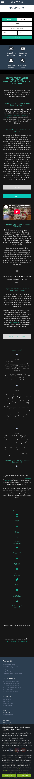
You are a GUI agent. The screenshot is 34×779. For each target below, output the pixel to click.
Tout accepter (9, 775)
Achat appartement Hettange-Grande (12, 673)
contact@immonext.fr (8, 714)
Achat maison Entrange (9, 664)
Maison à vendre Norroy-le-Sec (11, 681)
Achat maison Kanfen (8, 668)
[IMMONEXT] (17, 8)
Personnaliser (24, 775)
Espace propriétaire (8, 703)
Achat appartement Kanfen (10, 670)
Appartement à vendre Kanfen (10, 691)
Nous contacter (17, 336)
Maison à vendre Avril (8, 689)
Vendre (17, 196)
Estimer (17, 187)
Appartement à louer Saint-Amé (11, 683)
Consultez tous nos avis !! (17, 641)
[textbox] (17, 28)
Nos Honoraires (7, 699)
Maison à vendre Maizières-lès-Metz (12, 687)
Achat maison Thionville (9, 672)
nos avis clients (14, 322)
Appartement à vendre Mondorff (11, 685)
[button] (9, 19)
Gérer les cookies (7, 705)
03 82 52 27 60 (17, 2)
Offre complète (7, 701)
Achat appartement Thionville (10, 666)
